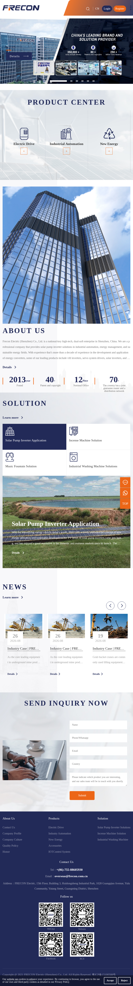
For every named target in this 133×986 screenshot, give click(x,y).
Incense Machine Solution (111, 833)
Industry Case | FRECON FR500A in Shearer (23, 648)
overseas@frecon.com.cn (71, 876)
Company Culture (12, 839)
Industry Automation (59, 833)
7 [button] (82, 81)
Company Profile (12, 833)
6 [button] (77, 81)
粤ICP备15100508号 (104, 974)
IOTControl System (59, 851)
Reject (124, 980)
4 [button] (51, 81)
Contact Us (9, 827)
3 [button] (45, 81)
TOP (125, 503)
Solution (102, 818)
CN (97, 8)
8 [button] (88, 81)
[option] (66, 51)
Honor (6, 851)
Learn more (11, 417)
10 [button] (34, 82)
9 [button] (93, 81)
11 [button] (40, 82)
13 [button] (51, 82)
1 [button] (34, 81)
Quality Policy (10, 845)
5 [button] (63, 81)
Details (7, 367)
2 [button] (40, 81)
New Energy (55, 839)
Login (107, 8)
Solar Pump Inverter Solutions (113, 827)
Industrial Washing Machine (112, 839)
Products (53, 818)
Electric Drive (56, 827)
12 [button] (45, 82)
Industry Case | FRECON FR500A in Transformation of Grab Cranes (109, 648)
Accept (110, 980)
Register (119, 8)
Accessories (54, 845)
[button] (110, 605)
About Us (9, 818)
